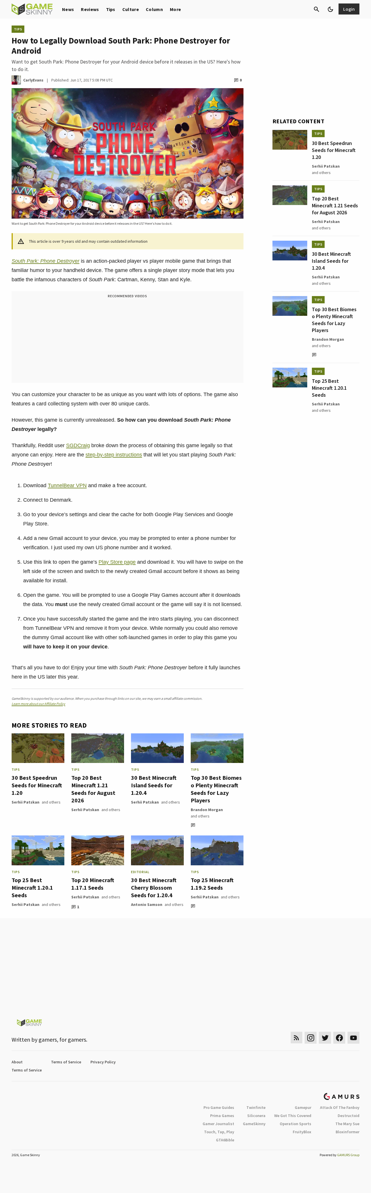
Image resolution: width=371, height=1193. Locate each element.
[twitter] (325, 1038)
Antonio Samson (146, 904)
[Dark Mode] (330, 9)
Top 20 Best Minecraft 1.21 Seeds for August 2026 (93, 789)
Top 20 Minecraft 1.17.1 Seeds (92, 883)
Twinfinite (255, 1107)
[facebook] (339, 1038)
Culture (130, 9)
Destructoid (348, 1115)
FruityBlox (302, 1131)
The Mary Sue (347, 1123)
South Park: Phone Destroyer (45, 261)
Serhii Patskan (25, 802)
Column (154, 9)
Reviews (90, 9)
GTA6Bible (225, 1140)
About (17, 1062)
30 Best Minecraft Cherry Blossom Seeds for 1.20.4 (154, 887)
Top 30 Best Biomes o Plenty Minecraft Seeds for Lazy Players (216, 789)
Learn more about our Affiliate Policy (38, 703)
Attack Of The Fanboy (339, 1107)
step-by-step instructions (114, 455)
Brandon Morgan (207, 809)
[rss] (296, 1038)
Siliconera (256, 1115)
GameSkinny (254, 1123)
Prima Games (222, 1115)
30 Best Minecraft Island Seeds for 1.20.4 (154, 785)
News (68, 9)
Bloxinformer (347, 1131)
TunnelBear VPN (67, 485)
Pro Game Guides (218, 1107)
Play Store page (117, 562)
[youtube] (354, 1038)
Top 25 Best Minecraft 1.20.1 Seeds (32, 887)
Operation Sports (295, 1123)
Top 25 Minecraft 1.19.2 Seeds (212, 883)
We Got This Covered (292, 1115)
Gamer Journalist (218, 1123)
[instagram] (311, 1038)
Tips (110, 9)
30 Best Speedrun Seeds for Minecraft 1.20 (37, 785)
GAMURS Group (348, 1155)
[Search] (316, 9)
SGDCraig (78, 445)
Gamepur (303, 1107)
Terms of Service (66, 1062)
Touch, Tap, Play (219, 1131)
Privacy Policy (103, 1062)
